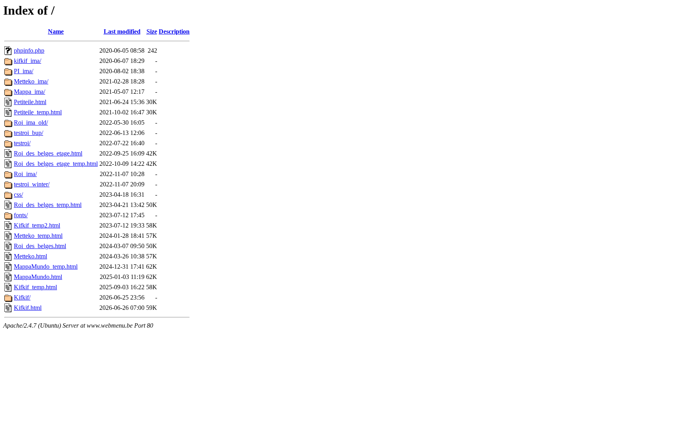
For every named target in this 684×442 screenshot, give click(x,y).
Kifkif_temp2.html (37, 225)
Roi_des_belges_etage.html (48, 153)
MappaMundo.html (38, 276)
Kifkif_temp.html (35, 287)
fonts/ (21, 215)
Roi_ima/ (25, 174)
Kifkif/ (22, 297)
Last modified (122, 31)
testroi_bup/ (28, 132)
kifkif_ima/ (27, 60)
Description (174, 31)
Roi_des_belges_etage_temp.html (56, 163)
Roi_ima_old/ (31, 122)
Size (151, 31)
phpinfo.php (29, 50)
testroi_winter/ (31, 184)
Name (56, 31)
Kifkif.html (28, 307)
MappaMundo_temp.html (46, 266)
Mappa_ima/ (29, 91)
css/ (18, 194)
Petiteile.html (30, 102)
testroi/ (22, 143)
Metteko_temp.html (38, 235)
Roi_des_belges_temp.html (48, 204)
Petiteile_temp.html (38, 112)
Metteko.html (30, 256)
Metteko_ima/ (31, 81)
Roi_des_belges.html (40, 246)
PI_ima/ (23, 71)
